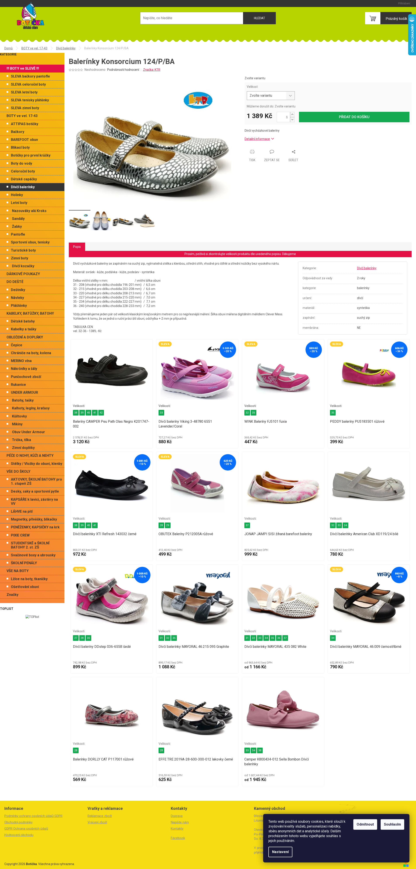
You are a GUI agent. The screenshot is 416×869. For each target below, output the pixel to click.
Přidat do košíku (354, 117)
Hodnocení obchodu (18, 835)
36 (278, 638)
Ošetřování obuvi (25, 587)
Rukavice (18, 385)
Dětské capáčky (24, 179)
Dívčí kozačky (23, 266)
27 (75, 638)
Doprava (177, 816)
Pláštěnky (19, 305)
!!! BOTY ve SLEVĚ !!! (23, 68)
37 (247, 525)
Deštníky (18, 290)
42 (101, 412)
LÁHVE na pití (22, 511)
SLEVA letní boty (24, 92)
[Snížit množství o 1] (292, 119)
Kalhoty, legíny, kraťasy (31, 408)
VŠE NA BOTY (18, 571)
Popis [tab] (77, 246)
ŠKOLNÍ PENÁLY (24, 563)
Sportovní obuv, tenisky (30, 242)
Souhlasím (392, 824)
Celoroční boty (23, 171)
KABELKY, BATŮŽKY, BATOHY (30, 313)
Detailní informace (257, 139)
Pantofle (18, 234)
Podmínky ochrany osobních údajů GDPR (33, 816)
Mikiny (17, 424)
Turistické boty (23, 250)
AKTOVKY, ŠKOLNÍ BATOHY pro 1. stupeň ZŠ (36, 481)
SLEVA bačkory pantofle (30, 76)
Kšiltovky (19, 416)
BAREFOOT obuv (24, 140)
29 (167, 525)
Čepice (16, 345)
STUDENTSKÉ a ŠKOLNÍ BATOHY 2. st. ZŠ (30, 545)
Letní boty (19, 203)
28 (161, 525)
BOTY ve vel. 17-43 (22, 116)
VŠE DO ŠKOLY (18, 471)
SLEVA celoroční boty (28, 84)
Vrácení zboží (97, 822)
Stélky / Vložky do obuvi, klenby (36, 464)
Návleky (17, 298)
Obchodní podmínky (18, 822)
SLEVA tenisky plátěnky (30, 100)
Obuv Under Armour (28, 432)
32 (247, 412)
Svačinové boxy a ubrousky (33, 555)
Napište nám (180, 822)
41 (94, 412)
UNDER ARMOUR (24, 392)
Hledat (259, 18)
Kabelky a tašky (23, 329)
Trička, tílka (21, 440)
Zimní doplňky (23, 448)
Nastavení (280, 852)
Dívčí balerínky (23, 187)
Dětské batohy (23, 321)
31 (161, 638)
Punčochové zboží (26, 377)
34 (345, 525)
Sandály (18, 219)
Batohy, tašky (23, 400)
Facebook (178, 838)
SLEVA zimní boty (25, 108)
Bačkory (17, 132)
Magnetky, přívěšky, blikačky (34, 519)
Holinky (17, 195)
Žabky (17, 226)
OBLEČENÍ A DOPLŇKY (25, 337)
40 (88, 412)
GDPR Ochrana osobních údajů (26, 829)
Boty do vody (21, 163)
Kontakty (177, 829)
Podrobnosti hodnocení (123, 69)
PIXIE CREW (20, 535)
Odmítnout (365, 824)
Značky (12, 595)
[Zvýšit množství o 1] (292, 114)
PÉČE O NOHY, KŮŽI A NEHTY (30, 455)
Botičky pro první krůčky (30, 155)
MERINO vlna (21, 361)
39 (82, 412)
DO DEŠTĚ (15, 282)
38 (75, 412)
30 (88, 638)
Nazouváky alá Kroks (29, 211)
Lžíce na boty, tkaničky (29, 579)
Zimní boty (19, 258)
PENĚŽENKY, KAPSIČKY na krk (35, 527)
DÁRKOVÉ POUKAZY (23, 274)
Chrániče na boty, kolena (31, 353)
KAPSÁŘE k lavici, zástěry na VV (34, 501)
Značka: (151, 69)
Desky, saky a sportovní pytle (35, 491)
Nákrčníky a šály (24, 369)
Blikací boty (20, 147)
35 (253, 412)
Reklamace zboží (100, 816)
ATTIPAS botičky (24, 124)
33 (161, 412)
